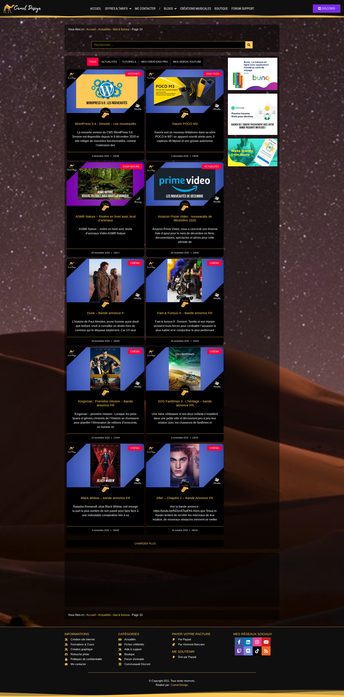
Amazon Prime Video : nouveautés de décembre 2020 (185, 218)
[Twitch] (239, 650)
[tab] (92, 62)
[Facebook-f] (239, 641)
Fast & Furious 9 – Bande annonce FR (184, 313)
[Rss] (266, 650)
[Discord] (248, 650)
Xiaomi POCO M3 (185, 124)
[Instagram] (257, 641)
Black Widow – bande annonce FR (105, 498)
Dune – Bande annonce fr (105, 313)
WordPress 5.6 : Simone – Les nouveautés (105, 124)
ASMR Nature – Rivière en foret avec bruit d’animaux (105, 218)
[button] (145, 543)
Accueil (95, 8)
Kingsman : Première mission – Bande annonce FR (105, 403)
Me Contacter (145, 8)
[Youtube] (266, 641)
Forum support (242, 8)
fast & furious (121, 29)
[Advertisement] (252, 224)
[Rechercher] (248, 44)
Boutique (221, 8)
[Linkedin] (248, 641)
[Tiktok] (257, 650)
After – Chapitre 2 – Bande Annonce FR (184, 498)
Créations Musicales (195, 8)
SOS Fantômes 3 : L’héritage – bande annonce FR (185, 403)
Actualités (104, 29)
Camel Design (179, 684)
